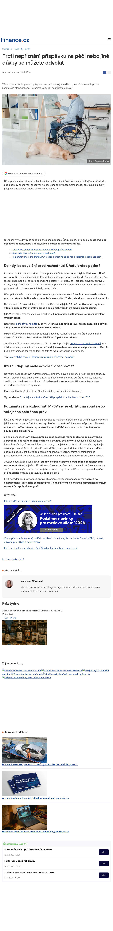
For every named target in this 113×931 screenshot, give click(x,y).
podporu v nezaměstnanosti (85, 343)
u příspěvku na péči (26, 323)
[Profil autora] (9, 584)
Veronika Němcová (10, 72)
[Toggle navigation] (109, 39)
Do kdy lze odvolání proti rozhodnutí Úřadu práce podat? (42, 249)
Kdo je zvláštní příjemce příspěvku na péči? (27, 501)
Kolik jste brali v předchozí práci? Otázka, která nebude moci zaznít (41, 548)
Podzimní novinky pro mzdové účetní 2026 (28, 849)
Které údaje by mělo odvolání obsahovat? (33, 253)
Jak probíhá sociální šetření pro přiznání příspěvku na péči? (41, 357)
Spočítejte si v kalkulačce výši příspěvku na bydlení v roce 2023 (55, 397)
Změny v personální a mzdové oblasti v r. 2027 (30, 872)
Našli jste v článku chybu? (13, 559)
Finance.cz (7, 49)
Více (104, 852)
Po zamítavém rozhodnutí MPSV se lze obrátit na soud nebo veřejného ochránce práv (57, 256)
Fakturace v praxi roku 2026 (19, 860)
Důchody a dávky (22, 49)
